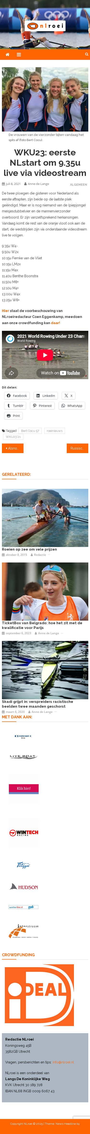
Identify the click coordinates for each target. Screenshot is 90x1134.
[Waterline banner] (23, 907)
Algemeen (78, 184)
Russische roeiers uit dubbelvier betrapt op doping (79, 448)
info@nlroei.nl (63, 1062)
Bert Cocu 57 (30, 431)
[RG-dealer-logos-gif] (23, 865)
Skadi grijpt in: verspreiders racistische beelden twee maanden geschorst (37, 704)
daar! (55, 323)
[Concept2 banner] (23, 737)
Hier (6, 311)
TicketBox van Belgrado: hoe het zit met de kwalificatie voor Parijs (42, 625)
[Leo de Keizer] (45, 591)
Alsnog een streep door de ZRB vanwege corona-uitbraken (16, 448)
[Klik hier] (24, 833)
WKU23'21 (13, 437)
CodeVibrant (45, 1128)
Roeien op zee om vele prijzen (29, 549)
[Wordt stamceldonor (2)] (24, 789)
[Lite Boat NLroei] (23, 757)
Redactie (40, 555)
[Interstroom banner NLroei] (23, 931)
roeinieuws (54, 431)
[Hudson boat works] (23, 886)
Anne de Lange (38, 184)
